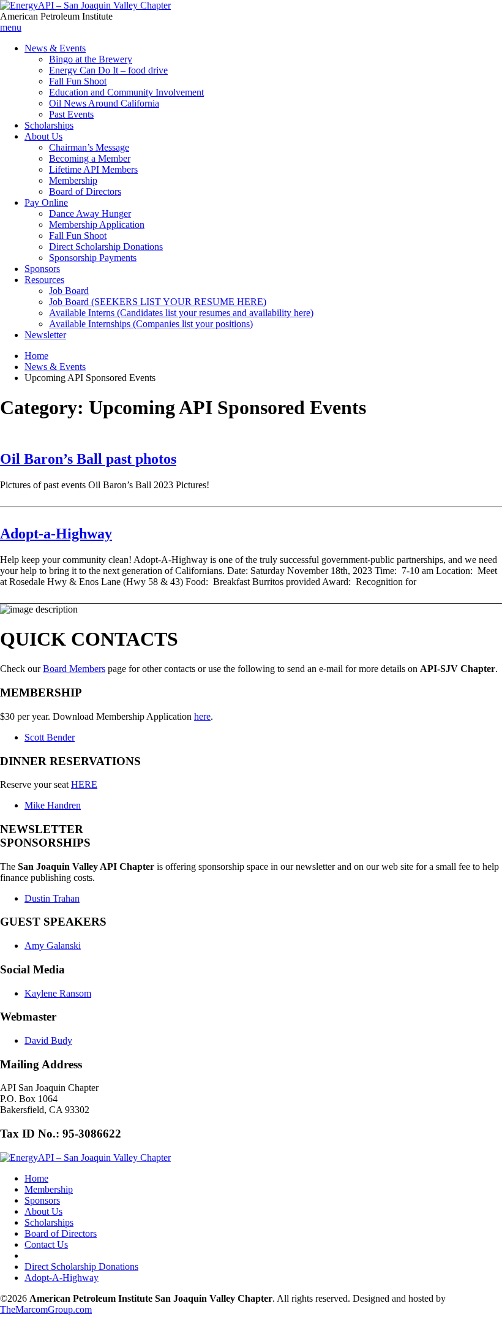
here (202, 716)
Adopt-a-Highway (56, 534)
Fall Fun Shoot (78, 81)
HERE (84, 784)
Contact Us (46, 1244)
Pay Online (46, 202)
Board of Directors (85, 191)
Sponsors (42, 268)
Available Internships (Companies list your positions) (151, 324)
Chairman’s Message (89, 147)
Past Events (71, 114)
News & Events (55, 48)
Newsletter (45, 335)
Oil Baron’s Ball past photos (88, 459)
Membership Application (96, 224)
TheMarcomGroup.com (46, 1309)
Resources (44, 279)
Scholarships (48, 125)
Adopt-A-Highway (61, 1277)
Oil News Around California (104, 103)
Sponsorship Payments (93, 257)
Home (36, 355)
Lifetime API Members (93, 169)
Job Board (69, 290)
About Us (43, 136)
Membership (73, 180)
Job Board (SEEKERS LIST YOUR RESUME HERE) (157, 301)
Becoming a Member (89, 158)
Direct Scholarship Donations (106, 246)
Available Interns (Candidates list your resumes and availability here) (181, 313)
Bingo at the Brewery (90, 59)
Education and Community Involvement (126, 92)
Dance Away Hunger (90, 213)
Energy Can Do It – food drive (108, 70)
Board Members (74, 668)
